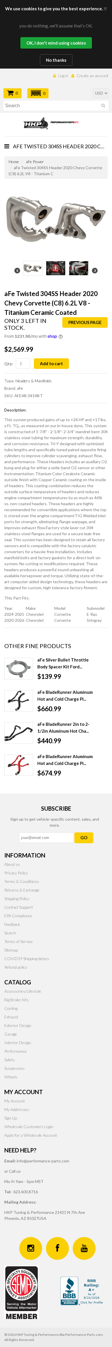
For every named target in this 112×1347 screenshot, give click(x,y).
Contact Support (18, 907)
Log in (63, 75)
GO (83, 837)
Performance (15, 1051)
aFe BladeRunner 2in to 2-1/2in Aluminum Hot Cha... (63, 728)
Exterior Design (17, 1025)
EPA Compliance (18, 915)
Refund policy (15, 967)
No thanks (56, 60)
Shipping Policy (16, 898)
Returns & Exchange (21, 890)
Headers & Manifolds (34, 380)
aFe (20, 388)
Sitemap (11, 950)
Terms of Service (18, 941)
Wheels (11, 1076)
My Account (14, 1100)
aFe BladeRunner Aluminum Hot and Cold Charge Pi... (65, 696)
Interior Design (17, 1042)
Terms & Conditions (21, 881)
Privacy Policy (16, 872)
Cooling (11, 1008)
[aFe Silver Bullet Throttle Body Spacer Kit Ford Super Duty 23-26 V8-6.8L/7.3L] (18, 669)
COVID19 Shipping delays (26, 958)
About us (12, 864)
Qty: (8, 363)
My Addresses (16, 1109)
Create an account (93, 75)
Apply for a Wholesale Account (30, 1135)
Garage (10, 1034)
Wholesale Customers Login (28, 1126)
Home (14, 161)
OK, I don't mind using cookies (56, 42)
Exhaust (11, 1016)
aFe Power (35, 161)
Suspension (14, 1068)
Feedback (12, 924)
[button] (38, 93)
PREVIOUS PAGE (85, 322)
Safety (9, 1059)
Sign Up (10, 1118)
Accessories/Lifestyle (22, 991)
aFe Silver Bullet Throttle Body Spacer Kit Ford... (63, 663)
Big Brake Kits (16, 999)
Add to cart (51, 363)
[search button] (103, 106)
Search (10, 932)
